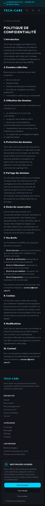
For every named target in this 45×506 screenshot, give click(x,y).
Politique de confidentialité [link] (14, 454)
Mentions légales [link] (10, 448)
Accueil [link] (6, 400)
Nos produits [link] (9, 403)
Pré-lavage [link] (8, 427)
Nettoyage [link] (8, 430)
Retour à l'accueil (13, 21)
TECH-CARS (13, 10)
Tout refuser (22, 491)
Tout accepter (22, 485)
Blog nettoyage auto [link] (12, 406)
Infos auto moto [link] (10, 410)
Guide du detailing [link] (11, 413)
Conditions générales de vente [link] (16, 451)
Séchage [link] (7, 434)
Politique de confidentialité (15, 501)
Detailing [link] (7, 437)
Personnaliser (22, 496)
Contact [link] (7, 416)
